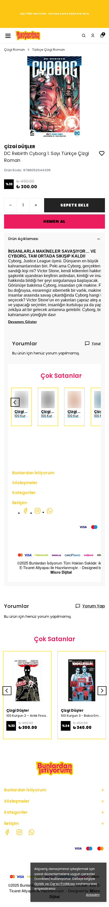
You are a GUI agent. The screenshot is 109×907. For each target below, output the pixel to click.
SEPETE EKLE (74, 205)
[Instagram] (37, 511)
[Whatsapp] (50, 511)
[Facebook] (25, 511)
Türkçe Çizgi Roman (48, 49)
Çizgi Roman (14, 49)
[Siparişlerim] (93, 35)
